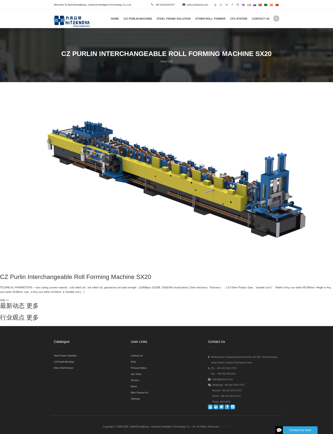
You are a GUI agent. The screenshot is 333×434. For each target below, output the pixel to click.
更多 (32, 305)
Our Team (136, 374)
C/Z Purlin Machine (64, 362)
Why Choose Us (139, 392)
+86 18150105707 (165, 4)
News (134, 386)
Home (164, 61)
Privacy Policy (139, 368)
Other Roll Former (63, 368)
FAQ (133, 362)
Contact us (137, 355)
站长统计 (225, 426)
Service (135, 380)
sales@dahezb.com (197, 4)
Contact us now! (300, 430)
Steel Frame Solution (65, 355)
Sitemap (135, 398)
